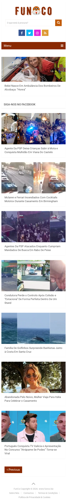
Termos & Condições (48, 493)
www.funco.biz (46, 489)
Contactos (29, 493)
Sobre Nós (14, 493)
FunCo (17, 489)
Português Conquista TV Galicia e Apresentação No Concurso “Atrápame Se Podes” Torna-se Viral (33, 449)
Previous (14, 469)
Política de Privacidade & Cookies (34, 497)
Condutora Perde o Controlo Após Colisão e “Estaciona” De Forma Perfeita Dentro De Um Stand (31, 299)
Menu (7, 45)
